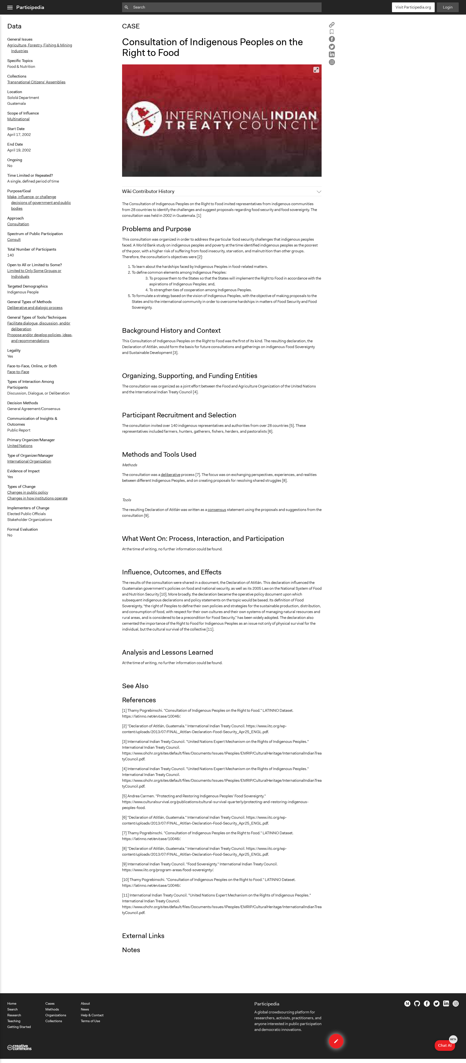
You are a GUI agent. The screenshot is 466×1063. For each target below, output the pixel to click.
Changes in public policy (27, 492)
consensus (217, 509)
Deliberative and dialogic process (35, 307)
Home (11, 1003)
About (85, 1003)
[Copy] (332, 26)
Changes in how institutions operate (37, 498)
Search (12, 1009)
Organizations (55, 1015)
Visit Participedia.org (413, 7)
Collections (53, 1021)
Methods (52, 1009)
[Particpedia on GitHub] (417, 1005)
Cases (50, 1003)
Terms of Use (90, 1021)
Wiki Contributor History (148, 191)
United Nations (20, 445)
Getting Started (19, 1027)
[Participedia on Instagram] (456, 1005)
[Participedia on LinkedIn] (446, 1005)
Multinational (18, 119)
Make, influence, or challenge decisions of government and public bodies (39, 202)
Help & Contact (92, 1015)
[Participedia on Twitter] (436, 1005)
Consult (14, 239)
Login (448, 7)
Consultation (18, 224)
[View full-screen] (316, 70)
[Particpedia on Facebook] (427, 1005)
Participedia (30, 7)
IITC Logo (133, 170)
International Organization (29, 461)
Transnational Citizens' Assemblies (36, 82)
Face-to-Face (18, 371)
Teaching (13, 1021)
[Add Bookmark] (332, 32)
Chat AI (446, 1044)
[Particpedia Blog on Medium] (407, 1005)
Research (14, 1015)
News (85, 1009)
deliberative (170, 474)
